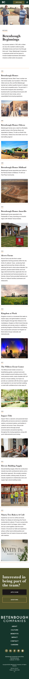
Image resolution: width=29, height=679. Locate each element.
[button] (27, 2)
